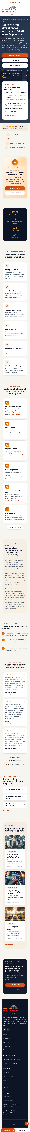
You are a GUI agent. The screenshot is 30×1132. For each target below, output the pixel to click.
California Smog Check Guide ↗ (12, 1059)
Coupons (5, 1050)
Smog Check (7, 1042)
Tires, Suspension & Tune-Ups (14, 491)
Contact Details (15, 990)
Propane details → (18, 519)
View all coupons (9, 115)
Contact (5, 1087)
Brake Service (10, 427)
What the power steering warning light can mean (14, 892)
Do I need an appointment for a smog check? (14, 790)
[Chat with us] (27, 1124)
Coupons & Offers (8, 1076)
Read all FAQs (7, 811)
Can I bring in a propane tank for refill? (14, 797)
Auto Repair (6, 1038)
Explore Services (15, 65)
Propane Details (15, 188)
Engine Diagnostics (11, 448)
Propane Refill (10, 513)
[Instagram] (8, 1029)
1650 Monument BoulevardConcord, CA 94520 (11, 1105)
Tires (15, 498)
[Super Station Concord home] (9, 10)
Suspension (8, 500)
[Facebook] (4, 1029)
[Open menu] (26, 10)
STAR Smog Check (11, 470)
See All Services (14, 527)
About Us (6, 1072)
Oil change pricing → (15, 414)
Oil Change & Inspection (13, 406)
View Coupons (15, 60)
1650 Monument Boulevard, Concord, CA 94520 (15, 70)
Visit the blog (9, 944)
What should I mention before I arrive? (12, 804)
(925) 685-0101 (15, 2)
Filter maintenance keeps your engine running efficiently (13, 856)
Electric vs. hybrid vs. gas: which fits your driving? (14, 928)
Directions (23, 1130)
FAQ (4, 1084)
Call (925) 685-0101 (16, 55)
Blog (4, 1080)
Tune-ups (16, 500)
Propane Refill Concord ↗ (10, 1063)
